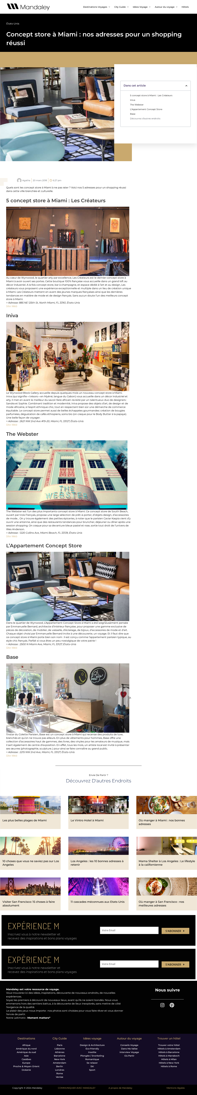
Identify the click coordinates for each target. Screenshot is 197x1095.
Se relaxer (92, 1062)
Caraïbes (26, 1059)
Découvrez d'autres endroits (145, 118)
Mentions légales (176, 1088)
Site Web (11, 306)
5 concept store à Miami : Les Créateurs (151, 95)
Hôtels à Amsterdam (169, 1048)
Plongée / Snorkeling (92, 1055)
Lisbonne (59, 1048)
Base (132, 114)
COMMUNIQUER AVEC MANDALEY (76, 1088)
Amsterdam (59, 1062)
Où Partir (129, 1055)
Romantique (92, 1059)
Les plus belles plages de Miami (24, 820)
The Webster (137, 104)
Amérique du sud (26, 1052)
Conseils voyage (129, 1045)
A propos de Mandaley (120, 1088)
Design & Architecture (92, 1045)
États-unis (12, 23)
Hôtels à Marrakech (169, 1055)
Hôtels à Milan (169, 1059)
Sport (92, 1070)
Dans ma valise (129, 1048)
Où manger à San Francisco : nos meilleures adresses (161, 903)
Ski (92, 1066)
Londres (59, 1070)
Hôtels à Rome (169, 1066)
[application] (108, 7)
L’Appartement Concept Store (146, 109)
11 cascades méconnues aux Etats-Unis (98, 902)
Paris (59, 1045)
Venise (59, 1077)
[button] (186, 86)
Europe (26, 1062)
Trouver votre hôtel (169, 1045)
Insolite (92, 1052)
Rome (59, 1073)
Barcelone (59, 1055)
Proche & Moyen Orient (26, 1066)
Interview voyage (129, 1052)
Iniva (132, 100)
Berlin (59, 1066)
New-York (59, 1059)
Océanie (26, 1070)
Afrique (26, 1045)
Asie (26, 1055)
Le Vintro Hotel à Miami (87, 820)
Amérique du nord (26, 1048)
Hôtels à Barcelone (169, 1052)
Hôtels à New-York (169, 1062)
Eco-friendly (92, 1048)
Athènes (59, 1052)
